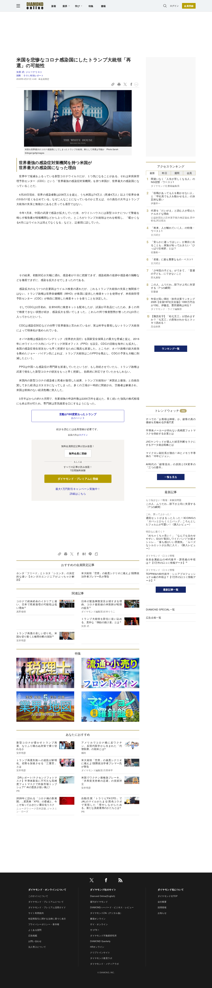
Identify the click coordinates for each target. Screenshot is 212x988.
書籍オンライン (98, 918)
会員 (189, 173)
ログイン (174, 6)
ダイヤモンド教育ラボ (101, 958)
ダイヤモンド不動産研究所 (103, 935)
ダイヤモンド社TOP (168, 896)
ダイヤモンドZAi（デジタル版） (106, 913)
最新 (152, 173)
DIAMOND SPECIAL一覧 (160, 609)
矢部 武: (29, 71)
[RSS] (120, 880)
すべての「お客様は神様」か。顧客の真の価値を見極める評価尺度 (171, 420)
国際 (18, 75)
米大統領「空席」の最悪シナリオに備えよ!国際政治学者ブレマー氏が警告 (110, 574)
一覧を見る (170, 477)
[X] (92, 880)
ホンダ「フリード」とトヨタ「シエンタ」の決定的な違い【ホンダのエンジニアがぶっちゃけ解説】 (45, 576)
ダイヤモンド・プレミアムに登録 (78, 479)
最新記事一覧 (170, 589)
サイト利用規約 (36, 913)
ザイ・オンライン (99, 924)
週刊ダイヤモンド (99, 901)
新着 (53, 6)
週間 (177, 173)
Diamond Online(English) (102, 896)
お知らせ (162, 913)
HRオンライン (97, 946)
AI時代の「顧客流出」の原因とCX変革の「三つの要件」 (171, 465)
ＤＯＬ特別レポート (33, 75)
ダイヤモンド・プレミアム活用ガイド (47, 907)
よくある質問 (35, 929)
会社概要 (162, 901)
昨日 (164, 173)
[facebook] (106, 880)
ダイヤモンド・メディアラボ (104, 963)
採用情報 (162, 907)
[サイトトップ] (35, 5)
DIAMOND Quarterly (100, 941)
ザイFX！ (95, 929)
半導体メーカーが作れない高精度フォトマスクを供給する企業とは (171, 431)
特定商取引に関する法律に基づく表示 (47, 918)
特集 (91, 6)
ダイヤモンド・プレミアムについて (46, 901)
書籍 (103, 6)
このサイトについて (38, 896)
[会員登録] (189, 6)
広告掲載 (32, 935)
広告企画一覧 (153, 617)
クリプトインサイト (100, 952)
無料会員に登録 (78, 453)
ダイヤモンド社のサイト (103, 889)
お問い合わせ (35, 941)
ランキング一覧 (171, 348)
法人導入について (37, 946)
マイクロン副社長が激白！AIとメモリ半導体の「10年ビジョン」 (171, 454)
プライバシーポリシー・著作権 (43, 924)
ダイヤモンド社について (171, 889)
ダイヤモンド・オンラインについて (47, 889)
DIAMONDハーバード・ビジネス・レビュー (112, 907)
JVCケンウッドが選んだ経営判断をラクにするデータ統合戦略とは (171, 443)
